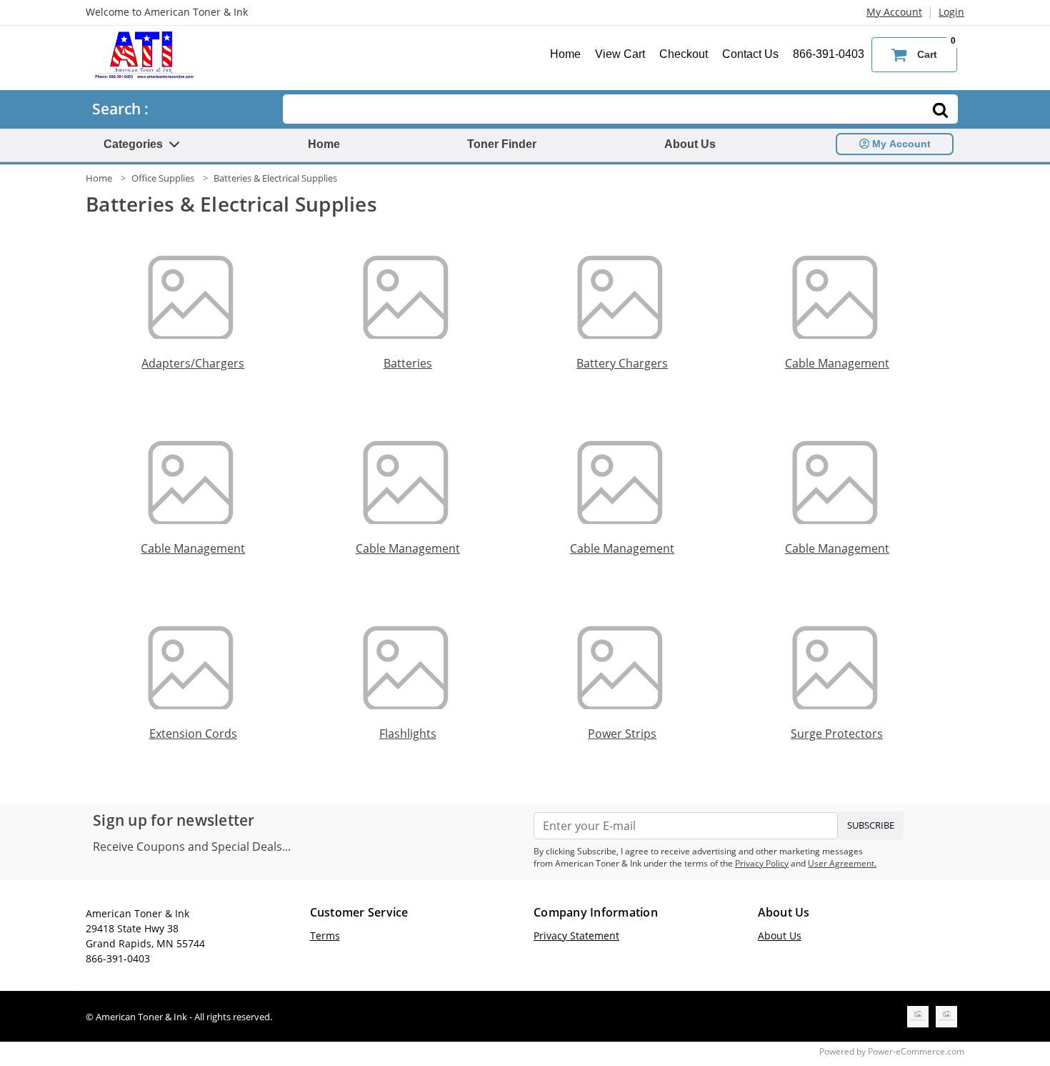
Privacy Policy (762, 863)
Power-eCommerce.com (916, 1051)
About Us (690, 144)
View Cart (620, 54)
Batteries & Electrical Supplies (275, 178)
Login (951, 12)
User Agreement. (842, 863)
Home (565, 54)
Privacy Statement (576, 935)
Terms (325, 935)
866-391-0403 (828, 54)
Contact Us (750, 54)
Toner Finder (501, 144)
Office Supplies (162, 178)
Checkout (683, 54)
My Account (894, 12)
